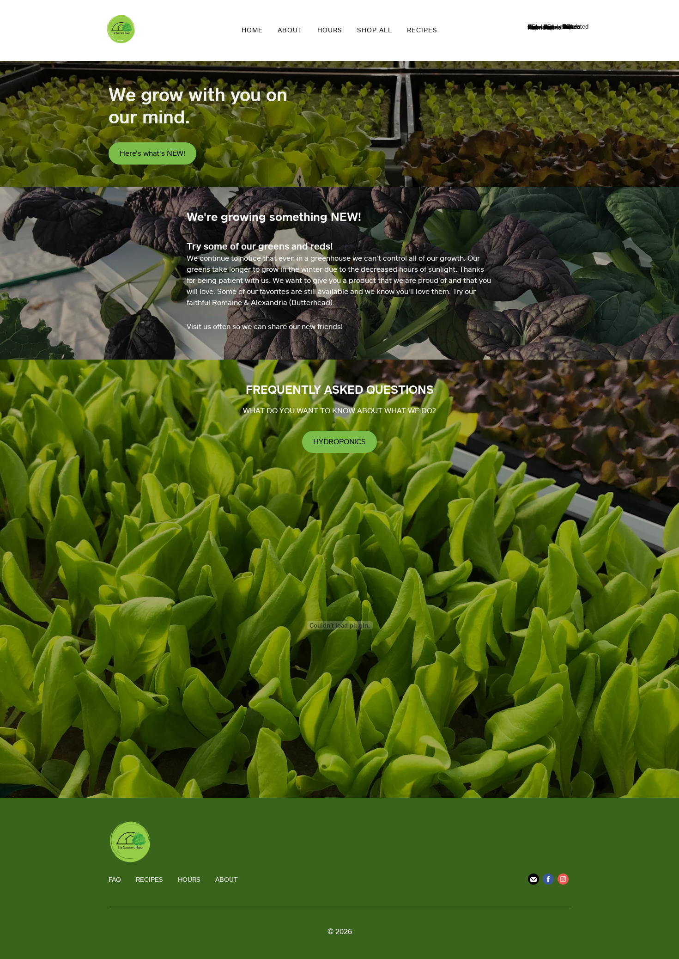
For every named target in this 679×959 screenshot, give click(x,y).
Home (252, 30)
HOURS (189, 879)
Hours (329, 30)
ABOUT (226, 879)
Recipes (422, 30)
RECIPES (149, 879)
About (290, 30)
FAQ (115, 879)
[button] (152, 153)
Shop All (374, 30)
